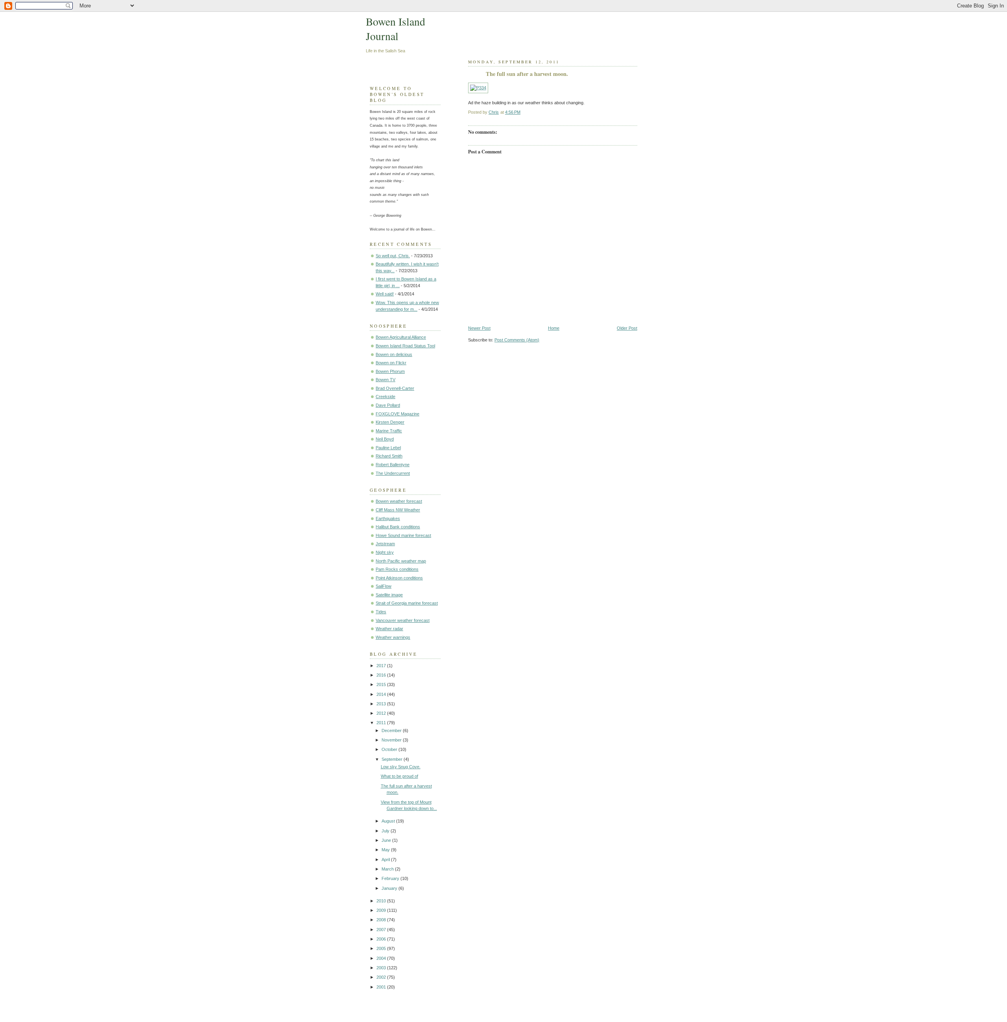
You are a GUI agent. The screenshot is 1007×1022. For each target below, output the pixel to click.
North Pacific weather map (401, 561)
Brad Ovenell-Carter (395, 388)
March (388, 869)
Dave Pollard (388, 405)
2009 (381, 910)
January (390, 888)
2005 (381, 948)
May (386, 849)
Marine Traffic (389, 430)
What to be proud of (399, 776)
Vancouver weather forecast (403, 620)
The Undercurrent (393, 473)
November (392, 740)
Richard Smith (389, 456)
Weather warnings (393, 637)
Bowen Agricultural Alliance (401, 337)
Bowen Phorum (390, 371)
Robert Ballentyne (392, 464)
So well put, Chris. (393, 255)
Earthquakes (388, 518)
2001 (381, 987)
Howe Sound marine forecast (403, 535)
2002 (381, 977)
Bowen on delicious (394, 354)
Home (553, 328)
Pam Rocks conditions (397, 569)
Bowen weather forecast (399, 501)
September (393, 759)
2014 (381, 694)
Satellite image (389, 594)
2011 (381, 722)
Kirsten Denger (390, 422)
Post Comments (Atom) (516, 340)
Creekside (385, 396)
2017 (381, 665)
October (390, 749)
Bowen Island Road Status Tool (405, 345)
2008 (381, 919)
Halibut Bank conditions (398, 526)
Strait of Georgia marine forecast (407, 603)
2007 (381, 929)
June (387, 840)
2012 (381, 713)
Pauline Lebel (388, 447)
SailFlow (383, 586)
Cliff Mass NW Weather (398, 509)
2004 (381, 958)
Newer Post (479, 328)
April (386, 859)
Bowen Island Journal (395, 28)
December (392, 730)
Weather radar (389, 628)
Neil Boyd (385, 439)
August (389, 821)
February (391, 878)
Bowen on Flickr (391, 362)
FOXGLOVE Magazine (397, 413)
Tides (381, 611)
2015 (381, 684)
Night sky (385, 552)
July (386, 830)
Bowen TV (385, 379)
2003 (381, 967)
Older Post (627, 328)
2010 (381, 900)
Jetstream (385, 543)
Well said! (385, 293)
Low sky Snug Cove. (401, 766)
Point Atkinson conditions (399, 578)
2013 (381, 703)
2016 (381, 675)
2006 (381, 939)
